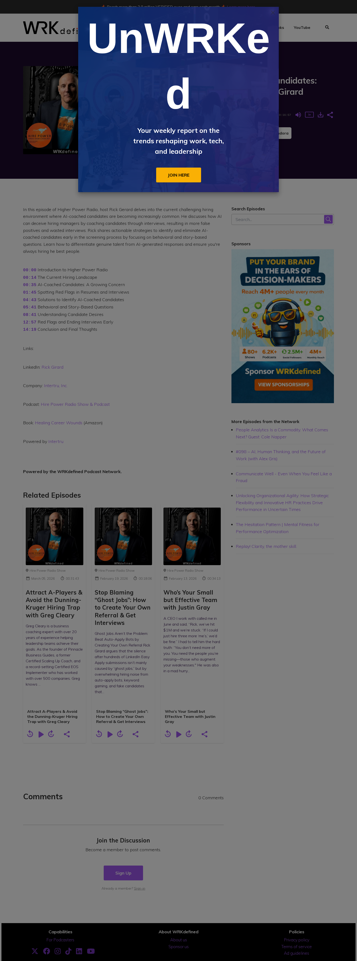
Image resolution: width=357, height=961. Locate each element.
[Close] (273, 13)
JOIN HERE (178, 175)
